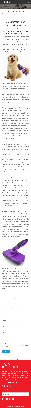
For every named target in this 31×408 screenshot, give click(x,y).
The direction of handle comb (10, 308)
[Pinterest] (13, 399)
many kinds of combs (8, 299)
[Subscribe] (26, 394)
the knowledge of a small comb (11, 302)
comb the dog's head (20, 305)
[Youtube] (9, 399)
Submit (6, 351)
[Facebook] (3, 399)
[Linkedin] (6, 399)
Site (24, 33)
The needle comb (7, 305)
